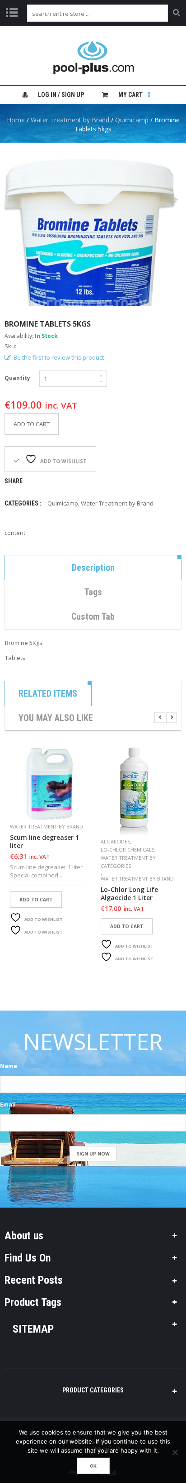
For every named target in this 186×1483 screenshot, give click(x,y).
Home (16, 120)
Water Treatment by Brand (70, 120)
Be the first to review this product (59, 357)
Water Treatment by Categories (128, 861)
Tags (93, 592)
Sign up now (93, 1154)
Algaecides (115, 841)
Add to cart (32, 424)
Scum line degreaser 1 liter (44, 841)
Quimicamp (132, 120)
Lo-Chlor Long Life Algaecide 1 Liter (129, 894)
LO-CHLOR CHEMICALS (127, 849)
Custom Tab (93, 616)
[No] (174, 1452)
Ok (93, 1466)
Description (93, 567)
